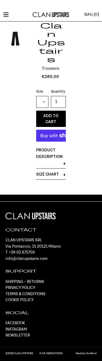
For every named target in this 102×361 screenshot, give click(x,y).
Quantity (58, 92)
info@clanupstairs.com (26, 259)
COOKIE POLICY (19, 300)
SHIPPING (14, 282)
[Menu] (6, 14)
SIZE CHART (47, 174)
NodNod (91, 353)
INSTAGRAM (16, 330)
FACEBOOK (15, 323)
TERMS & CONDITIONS (25, 294)
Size (39, 92)
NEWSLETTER (17, 336)
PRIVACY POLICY (20, 288)
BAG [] (91, 15)
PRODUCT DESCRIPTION (49, 153)
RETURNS (35, 282)
